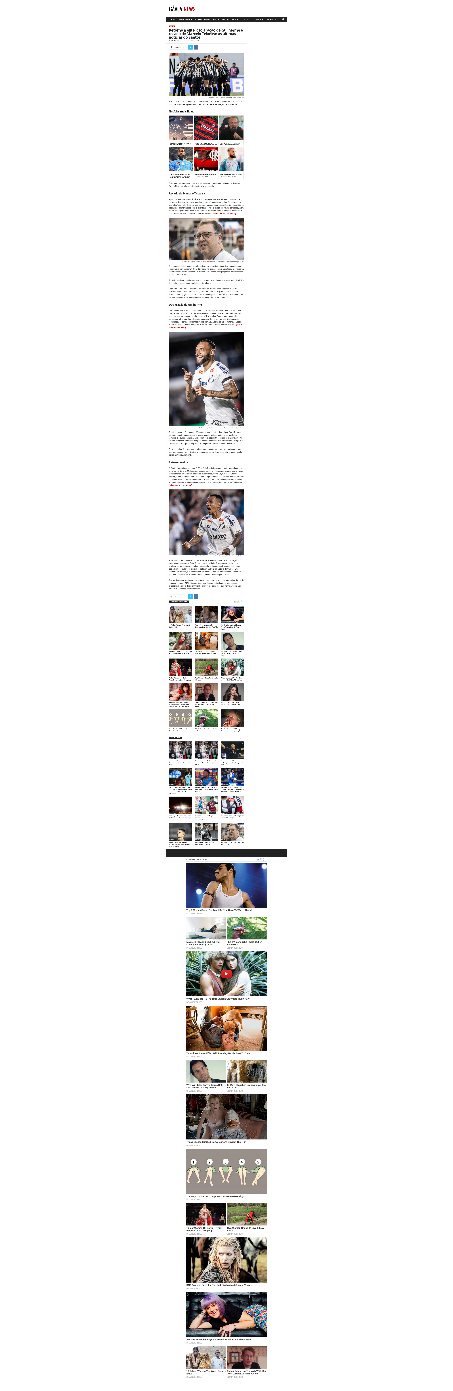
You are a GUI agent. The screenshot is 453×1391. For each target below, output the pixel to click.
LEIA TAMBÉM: (175, 738)
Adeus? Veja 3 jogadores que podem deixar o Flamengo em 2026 (206, 143)
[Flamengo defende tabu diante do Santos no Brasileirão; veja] (180, 805)
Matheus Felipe (176, 41)
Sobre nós (258, 19)
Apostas (270, 19)
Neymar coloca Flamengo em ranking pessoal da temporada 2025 (232, 763)
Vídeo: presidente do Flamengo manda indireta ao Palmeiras (230, 143)
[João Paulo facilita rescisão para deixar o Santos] (206, 832)
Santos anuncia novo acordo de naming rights (232, 843)
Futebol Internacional (206, 19)
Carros (225, 19)
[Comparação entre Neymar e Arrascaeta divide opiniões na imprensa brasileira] (206, 805)
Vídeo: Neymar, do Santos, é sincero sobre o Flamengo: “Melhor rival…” (205, 763)
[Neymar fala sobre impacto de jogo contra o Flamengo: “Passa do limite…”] (206, 777)
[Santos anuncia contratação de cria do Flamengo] (232, 805)
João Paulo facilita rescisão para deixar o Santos (205, 843)
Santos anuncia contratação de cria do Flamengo (232, 817)
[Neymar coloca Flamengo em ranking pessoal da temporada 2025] (232, 750)
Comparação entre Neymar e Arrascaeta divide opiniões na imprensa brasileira (206, 818)
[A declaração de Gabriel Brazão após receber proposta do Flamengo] (180, 832)
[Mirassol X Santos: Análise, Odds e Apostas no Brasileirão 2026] (180, 750)
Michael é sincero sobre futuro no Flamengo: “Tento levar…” (231, 175)
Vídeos (235, 19)
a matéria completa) (182, 485)
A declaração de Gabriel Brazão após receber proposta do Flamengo (180, 844)
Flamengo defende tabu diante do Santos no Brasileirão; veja (180, 817)
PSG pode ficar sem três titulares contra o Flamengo (180, 143)
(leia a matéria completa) (224, 213)
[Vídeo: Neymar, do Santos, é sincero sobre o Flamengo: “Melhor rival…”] (206, 750)
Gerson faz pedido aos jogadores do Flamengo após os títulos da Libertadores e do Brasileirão (180, 176)
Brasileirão (184, 19)
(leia (171, 485)
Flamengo (198, 758)
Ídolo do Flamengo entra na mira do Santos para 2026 (205, 175)
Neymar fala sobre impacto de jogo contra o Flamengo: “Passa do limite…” (206, 789)
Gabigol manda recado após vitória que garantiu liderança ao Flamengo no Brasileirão (232, 789)
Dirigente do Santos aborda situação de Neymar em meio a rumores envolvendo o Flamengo (180, 790)
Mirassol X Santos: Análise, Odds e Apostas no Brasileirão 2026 (180, 763)
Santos (172, 26)
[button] (283, 19)
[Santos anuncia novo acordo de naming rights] (232, 832)
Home (173, 19)
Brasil (223, 758)
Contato (246, 19)
